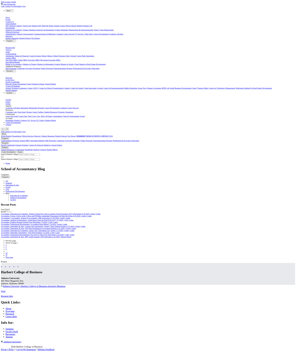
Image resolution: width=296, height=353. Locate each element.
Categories (5, 177)
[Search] (3, 129)
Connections (19, 150)
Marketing (64, 30)
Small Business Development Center (183, 88)
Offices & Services (12, 32)
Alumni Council (60, 26)
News (8, 17)
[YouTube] (5, 265)
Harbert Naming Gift (84, 26)
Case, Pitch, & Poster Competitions (49, 116)
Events (8, 20)
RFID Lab (165, 88)
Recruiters (10, 334)
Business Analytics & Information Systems (44, 30)
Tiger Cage (32, 116)
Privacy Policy (8, 349)
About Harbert (11, 24)
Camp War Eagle (12, 116)
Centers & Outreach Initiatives (40, 145)
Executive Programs (32, 68)
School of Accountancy (14, 30)
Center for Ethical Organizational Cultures (54, 88)
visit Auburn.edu (9, 4)
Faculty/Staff (12, 331)
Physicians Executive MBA (50, 60)
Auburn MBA (11, 58)
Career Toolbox (38, 112)
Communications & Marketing (45, 34)
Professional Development (15, 191)
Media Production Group (133, 88)
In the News (10, 80)
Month (3, 212)
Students (9, 93)
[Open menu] (7, 129)
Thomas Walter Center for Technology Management (216, 88)
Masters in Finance (30, 64)
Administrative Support (14, 34)
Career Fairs (22, 116)
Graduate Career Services (65, 34)
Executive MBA (34, 60)
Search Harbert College (9, 154)
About (8, 11)
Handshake (10, 120)
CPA (7, 189)
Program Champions (65, 112)
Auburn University (12, 341)
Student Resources (51, 112)
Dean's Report (71, 26)
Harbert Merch (50, 120)
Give (24, 6)
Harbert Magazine (12, 38)
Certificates (21, 68)
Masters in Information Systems (48, 64)
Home (8, 163)
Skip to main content (8, 2)
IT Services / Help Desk (84, 34)
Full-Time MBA (11, 60)
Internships (90, 56)
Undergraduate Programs (10, 141)
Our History (35, 38)
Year (2, 210)
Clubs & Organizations (71, 116)
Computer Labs (11, 112)
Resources (11, 150)
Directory (9, 36)
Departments (10, 28)
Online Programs (59, 56)
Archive (13, 200)
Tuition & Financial (22, 56)
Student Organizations (18, 198)
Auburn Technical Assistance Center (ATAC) (22, 88)
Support (4, 150)
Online (8, 104)
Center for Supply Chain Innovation (83, 88)
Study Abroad (71, 56)
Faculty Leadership (13, 82)
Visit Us (8, 50)
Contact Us (10, 22)
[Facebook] (1, 265)
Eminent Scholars (38, 84)
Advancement (28, 34)
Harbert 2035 (37, 26)
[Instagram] (9, 265)
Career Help (11, 316)
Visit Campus (6, 6)
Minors (49, 56)
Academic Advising (116, 34)
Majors (44, 56)
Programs (9, 41)
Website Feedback (45, 349)
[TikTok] (13, 265)
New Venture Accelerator (152, 88)
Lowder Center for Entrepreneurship (110, 88)
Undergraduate (11, 54)
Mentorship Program (36, 108)
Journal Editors (50, 84)
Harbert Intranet (11, 90)
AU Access (31, 120)
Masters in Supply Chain (70, 64)
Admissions (10, 56)
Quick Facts (27, 26)
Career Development (100, 34)
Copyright (5, 346)
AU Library (40, 120)
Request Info (10, 48)
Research (9, 71)
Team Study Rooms (24, 112)
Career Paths (81, 56)
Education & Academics (19, 196)
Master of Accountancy (14, 64)
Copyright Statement (26, 349)
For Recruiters (16, 6)
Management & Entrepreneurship (81, 30)
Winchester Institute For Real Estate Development (254, 88)
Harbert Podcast (25, 38)
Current (8, 100)
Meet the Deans (47, 26)
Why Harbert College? (14, 26)
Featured (9, 183)
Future (8, 102)
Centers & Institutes (13, 86)
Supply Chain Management (104, 30)
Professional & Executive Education (86, 68)
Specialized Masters (13, 62)
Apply (8, 52)
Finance (26, 30)
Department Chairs (24, 84)
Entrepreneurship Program (63, 68)
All (7, 181)
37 (6, 255)
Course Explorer (35, 56)
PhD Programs (11, 68)
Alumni (8, 125)
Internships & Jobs (12, 185)
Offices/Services (28, 136)
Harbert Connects (20, 120)
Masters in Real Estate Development (92, 64)
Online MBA (22, 60)
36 (6, 253)
